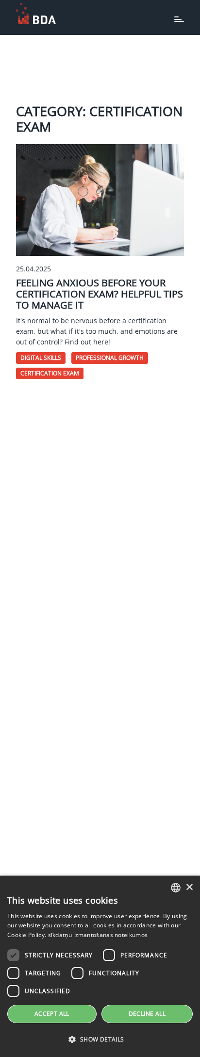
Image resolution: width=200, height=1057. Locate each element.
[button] (100, 1039)
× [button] (189, 887)
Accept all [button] (51, 1014)
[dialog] (100, 966)
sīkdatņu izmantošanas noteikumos (98, 935)
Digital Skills (40, 358)
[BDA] (36, 13)
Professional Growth (110, 358)
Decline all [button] (147, 1014)
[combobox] (176, 888)
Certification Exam (49, 373)
